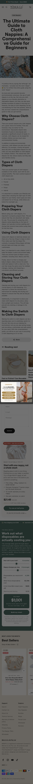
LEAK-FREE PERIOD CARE (8, 395)
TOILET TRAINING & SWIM (8, 397)
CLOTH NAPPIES (9, 392)
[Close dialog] (31, 383)
